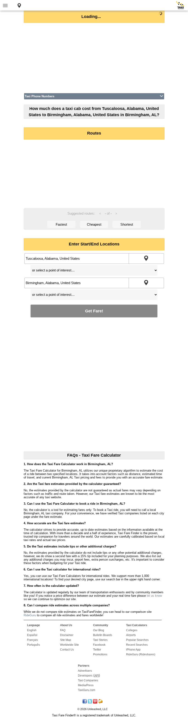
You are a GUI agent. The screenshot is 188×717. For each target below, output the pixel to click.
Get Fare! (94, 310)
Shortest (126, 224)
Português (33, 644)
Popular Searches (137, 640)
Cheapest (94, 224)
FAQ (62, 630)
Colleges (131, 630)
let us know (154, 595)
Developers (85, 675)
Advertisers (85, 670)
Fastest (61, 224)
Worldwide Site (69, 644)
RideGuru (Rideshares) (140, 654)
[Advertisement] (94, 58)
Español (32, 635)
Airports (131, 635)
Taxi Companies (88, 680)
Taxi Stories (100, 640)
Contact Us (67, 649)
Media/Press (86, 685)
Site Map (65, 640)
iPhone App (133, 649)
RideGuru (30, 615)
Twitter (97, 649)
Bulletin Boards (102, 635)
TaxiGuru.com (86, 690)
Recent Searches (137, 644)
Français (32, 640)
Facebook (99, 644)
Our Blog (98, 630)
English (31, 630)
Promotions (100, 654)
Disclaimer (66, 635)
